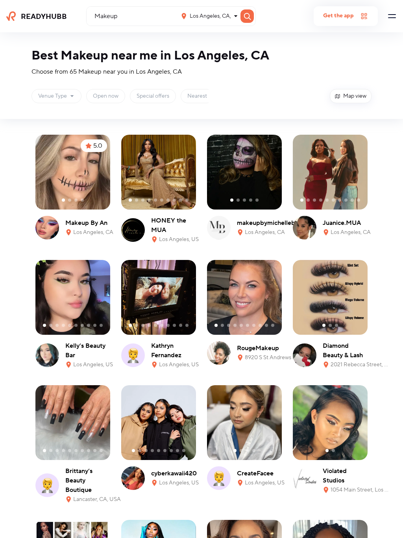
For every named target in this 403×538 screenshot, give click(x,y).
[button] (56, 96)
